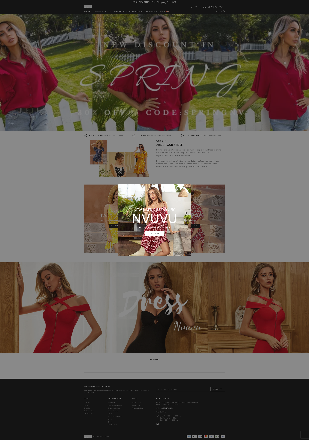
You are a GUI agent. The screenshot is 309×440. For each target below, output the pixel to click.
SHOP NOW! (155, 233)
